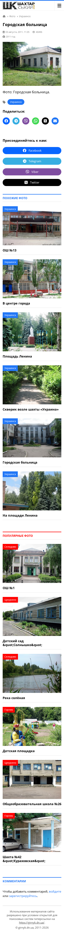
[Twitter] (45, 120)
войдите (55, 891)
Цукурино (10, 599)
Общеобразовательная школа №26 (32, 804)
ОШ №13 (9, 250)
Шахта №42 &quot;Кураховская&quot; (24, 859)
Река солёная (14, 698)
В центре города (16, 303)
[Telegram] (16, 120)
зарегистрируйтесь (23, 896)
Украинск (16, 102)
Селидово (10, 546)
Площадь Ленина (17, 356)
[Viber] (25, 120)
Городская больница (20, 462)
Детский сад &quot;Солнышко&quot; (22, 643)
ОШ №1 (9, 588)
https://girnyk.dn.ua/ (31, 922)
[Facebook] (6, 120)
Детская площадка (19, 751)
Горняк (8, 709)
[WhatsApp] (35, 120)
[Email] (55, 120)
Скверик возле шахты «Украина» (31, 409)
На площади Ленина (20, 515)
